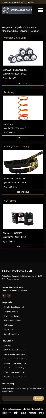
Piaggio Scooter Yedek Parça (15, 363)
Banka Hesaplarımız (11, 334)
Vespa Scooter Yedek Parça (14, 368)
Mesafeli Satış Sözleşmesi (14, 307)
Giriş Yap (7, 345)
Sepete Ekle (23, 83)
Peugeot (6, 27)
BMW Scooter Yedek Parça (14, 350)
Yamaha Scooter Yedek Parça (15, 377)
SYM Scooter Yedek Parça (14, 372)
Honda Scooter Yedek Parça (14, 354)
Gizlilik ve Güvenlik (11, 311)
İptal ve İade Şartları (11, 316)
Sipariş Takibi (9, 329)
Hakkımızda (8, 325)
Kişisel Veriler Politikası (12, 320)
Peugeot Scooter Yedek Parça (15, 359)
